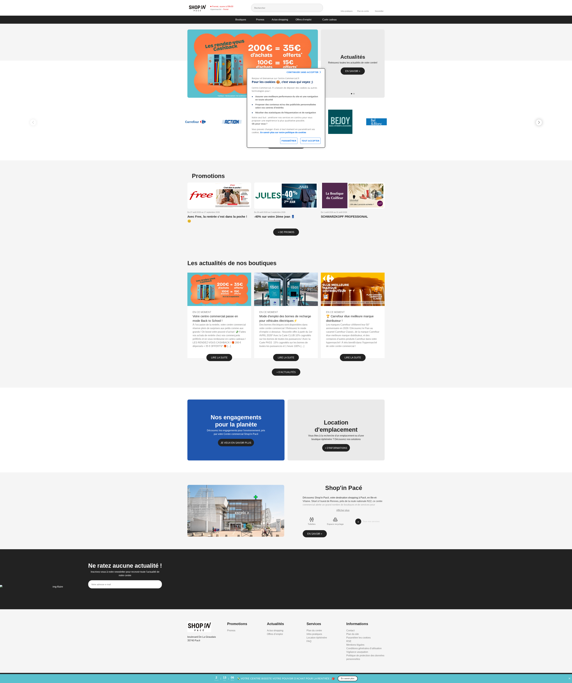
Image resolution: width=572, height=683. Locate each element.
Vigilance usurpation (357, 652)
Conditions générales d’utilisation (364, 648)
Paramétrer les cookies (358, 637)
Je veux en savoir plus (236, 443)
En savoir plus (347, 678)
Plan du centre (363, 11)
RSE (348, 641)
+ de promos (286, 232)
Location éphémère (317, 637)
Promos (260, 19)
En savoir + (352, 71)
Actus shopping (280, 19)
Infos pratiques (347, 11)
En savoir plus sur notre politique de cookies (283, 132)
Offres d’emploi (303, 19)
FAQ (309, 641)
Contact (350, 630)
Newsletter (379, 11)
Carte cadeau (329, 19)
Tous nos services (371, 521)
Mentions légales (355, 645)
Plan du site (352, 634)
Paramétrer (289, 140)
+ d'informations (336, 448)
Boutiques (240, 19)
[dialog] (286, 108)
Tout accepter (310, 140)
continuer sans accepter (302, 72)
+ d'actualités (286, 372)
